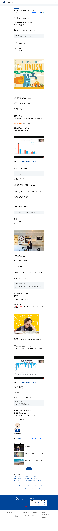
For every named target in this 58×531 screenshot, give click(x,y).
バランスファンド (38, 480)
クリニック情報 (44, 519)
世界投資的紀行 (16, 484)
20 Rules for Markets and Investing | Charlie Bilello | (26, 161)
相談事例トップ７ (9, 514)
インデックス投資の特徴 (45, 514)
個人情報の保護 (27, 523)
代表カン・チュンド (26, 512)
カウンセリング (9, 512)
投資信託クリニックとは (35, 512)
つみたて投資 (31, 480)
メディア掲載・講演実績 (26, 515)
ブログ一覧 (29, 468)
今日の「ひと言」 (24, 484)
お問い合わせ (44, 517)
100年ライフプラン (17, 476)
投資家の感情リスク (16, 7)
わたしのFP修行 (36, 482)
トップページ (8, 4)
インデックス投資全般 (17, 478)
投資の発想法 (31, 484)
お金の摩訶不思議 (26, 478)
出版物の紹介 (24, 514)
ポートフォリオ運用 (17, 482)
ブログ (12, 4)
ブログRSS (43, 512)
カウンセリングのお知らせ (34, 478)
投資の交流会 (33, 515)
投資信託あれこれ (38, 484)
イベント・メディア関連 (32, 476)
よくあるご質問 (44, 515)
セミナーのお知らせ (17, 480)
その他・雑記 (24, 480)
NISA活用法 (25, 476)
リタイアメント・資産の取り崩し (27, 482)
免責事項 (31, 523)
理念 (32, 514)
